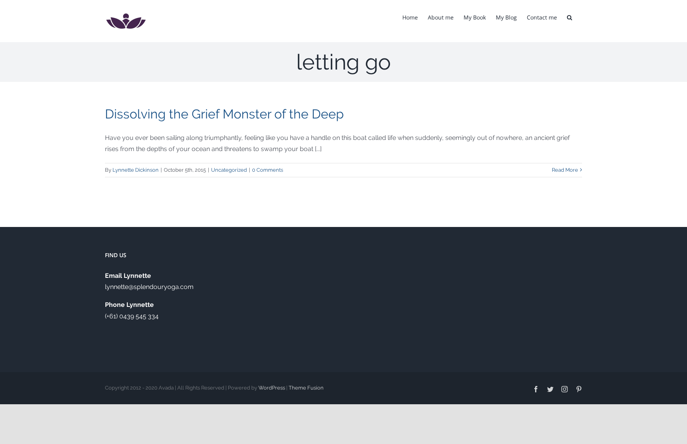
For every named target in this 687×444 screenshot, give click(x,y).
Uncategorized (229, 170)
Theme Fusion (306, 388)
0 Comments (267, 170)
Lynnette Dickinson (136, 170)
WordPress (271, 388)
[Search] (569, 16)
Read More (565, 170)
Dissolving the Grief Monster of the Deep (224, 114)
